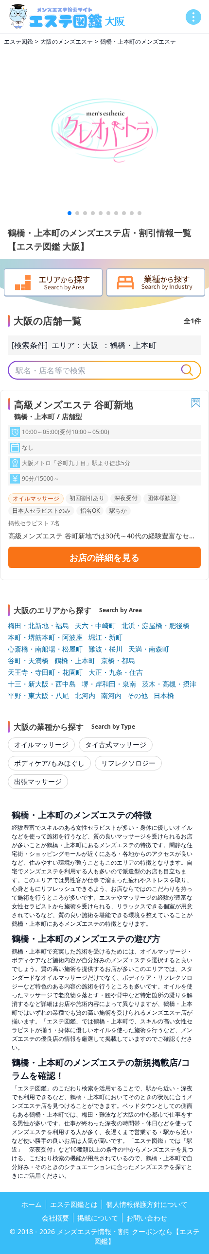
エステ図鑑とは (74, 1204)
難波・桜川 (105, 648)
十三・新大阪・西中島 (42, 683)
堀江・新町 (105, 637)
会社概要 (55, 1217)
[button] (69, 213)
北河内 (85, 695)
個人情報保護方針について (147, 1204)
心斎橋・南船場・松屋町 (45, 648)
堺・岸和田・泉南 (109, 683)
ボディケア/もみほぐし (49, 763)
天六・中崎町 (95, 625)
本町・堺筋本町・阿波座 (45, 637)
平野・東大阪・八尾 (38, 695)
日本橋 (164, 695)
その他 (137, 695)
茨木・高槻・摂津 (169, 683)
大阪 (90, 345)
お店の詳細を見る (104, 557)
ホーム (31, 1204)
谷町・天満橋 (28, 660)
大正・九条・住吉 (115, 672)
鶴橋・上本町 (133, 345)
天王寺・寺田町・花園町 (45, 672)
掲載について (97, 1217)
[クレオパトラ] (104, 128)
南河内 (111, 695)
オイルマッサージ (41, 744)
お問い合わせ (146, 1217)
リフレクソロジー (128, 763)
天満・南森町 (148, 648)
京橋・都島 (118, 660)
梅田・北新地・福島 (38, 625)
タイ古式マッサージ (115, 744)
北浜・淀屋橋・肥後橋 (156, 625)
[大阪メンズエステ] (70, 17)
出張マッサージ (38, 781)
